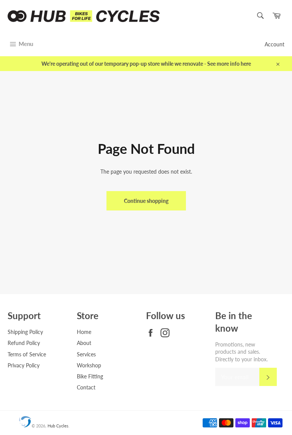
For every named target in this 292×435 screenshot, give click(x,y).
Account (274, 44)
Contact (86, 387)
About (84, 343)
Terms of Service (27, 354)
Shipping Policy (25, 332)
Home (84, 332)
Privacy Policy (24, 365)
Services (86, 354)
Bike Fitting (90, 376)
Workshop (89, 365)
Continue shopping (146, 201)
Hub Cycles (58, 425)
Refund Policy (24, 343)
